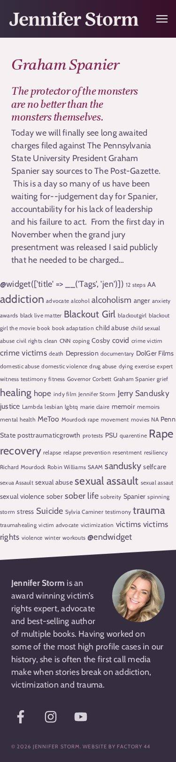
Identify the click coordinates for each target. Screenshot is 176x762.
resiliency (156, 452)
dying (126, 366)
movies (140, 419)
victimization (97, 524)
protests (93, 435)
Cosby (101, 340)
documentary (117, 353)
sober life (82, 495)
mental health (18, 419)
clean (50, 340)
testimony (118, 511)
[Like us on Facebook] (21, 717)
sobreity (110, 496)
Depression (82, 353)
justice (10, 406)
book (43, 328)
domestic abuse (19, 366)
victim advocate (58, 524)
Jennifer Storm (96, 393)
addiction (22, 299)
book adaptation (73, 328)
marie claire (95, 406)
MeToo (48, 418)
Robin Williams (66, 466)
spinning (158, 496)
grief (162, 378)
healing (16, 392)
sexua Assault (16, 482)
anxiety (161, 300)
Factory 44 (133, 746)
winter (53, 537)
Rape (161, 433)
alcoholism (111, 299)
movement (115, 419)
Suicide (49, 510)
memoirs (148, 406)
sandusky (123, 465)
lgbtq (71, 406)
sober (54, 496)
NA (154, 419)
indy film (65, 393)
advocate (57, 300)
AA (151, 284)
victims (128, 524)
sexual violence (22, 496)
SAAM (95, 466)
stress (25, 511)
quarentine (133, 435)
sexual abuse (54, 482)
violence (32, 537)
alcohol (80, 300)
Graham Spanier (134, 378)
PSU (111, 435)
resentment (127, 452)
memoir (123, 406)
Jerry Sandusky (143, 393)
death (56, 353)
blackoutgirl (132, 315)
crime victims (23, 352)
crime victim (147, 340)
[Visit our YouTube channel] (81, 717)
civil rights (29, 340)
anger (142, 300)
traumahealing (18, 524)
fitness (56, 378)
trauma (149, 510)
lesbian (54, 406)
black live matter (41, 315)
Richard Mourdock (23, 466)
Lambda (32, 406)
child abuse (112, 328)
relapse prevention (87, 452)
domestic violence (64, 366)
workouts (73, 537)
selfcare (154, 466)
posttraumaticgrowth (48, 435)
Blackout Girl (90, 314)
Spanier (134, 496)
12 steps (135, 284)
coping (81, 340)
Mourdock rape (80, 419)
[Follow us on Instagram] (51, 717)
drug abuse (102, 366)
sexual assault (106, 480)
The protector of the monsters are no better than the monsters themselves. (74, 105)
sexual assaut (157, 482)
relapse (52, 452)
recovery (20, 450)
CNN (65, 340)
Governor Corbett (89, 378)
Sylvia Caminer (84, 511)
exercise (145, 366)
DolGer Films (155, 353)
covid (121, 340)
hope (43, 393)
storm (7, 511)
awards (9, 315)
